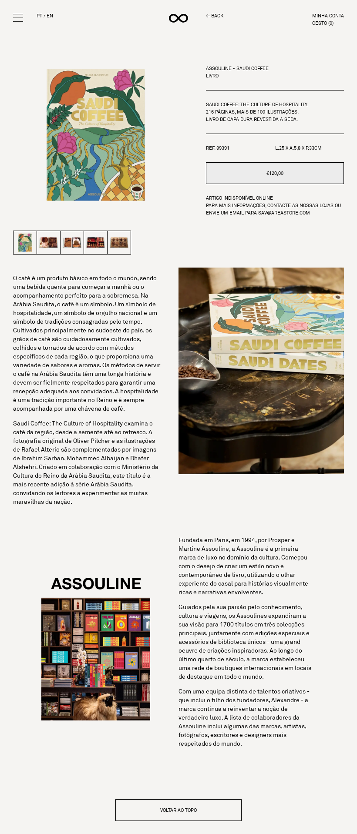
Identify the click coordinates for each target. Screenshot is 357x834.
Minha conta (328, 16)
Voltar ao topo (178, 810)
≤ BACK (214, 16)
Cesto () (322, 23)
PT (39, 16)
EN (50, 16)
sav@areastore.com (284, 213)
